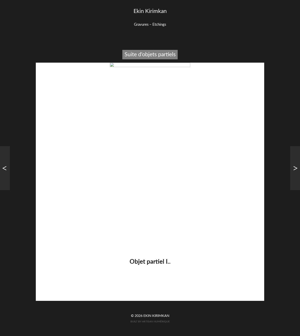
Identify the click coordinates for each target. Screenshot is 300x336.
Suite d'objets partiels (150, 54)
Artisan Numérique (156, 321)
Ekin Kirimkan (150, 11)
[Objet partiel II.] (295, 168)
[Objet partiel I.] (5, 168)
